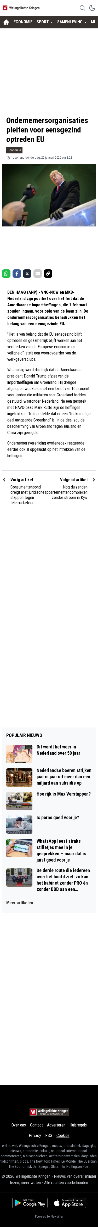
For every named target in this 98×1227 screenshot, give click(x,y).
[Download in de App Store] (68, 1203)
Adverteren (56, 1125)
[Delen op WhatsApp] (6, 273)
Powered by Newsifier (49, 1216)
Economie (14, 150)
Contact (36, 1125)
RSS (48, 1135)
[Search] (82, 8)
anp (22, 157)
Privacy (35, 1135)
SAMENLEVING (70, 21)
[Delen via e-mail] (37, 273)
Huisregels (78, 1125)
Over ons (18, 1125)
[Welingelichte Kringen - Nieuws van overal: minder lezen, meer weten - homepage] (21, 7)
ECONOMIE (23, 21)
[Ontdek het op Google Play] (30, 1203)
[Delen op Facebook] (17, 273)
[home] (6, 22)
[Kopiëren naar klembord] (48, 273)
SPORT (43, 21)
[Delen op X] (27, 273)
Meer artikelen (19, 902)
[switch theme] (92, 8)
